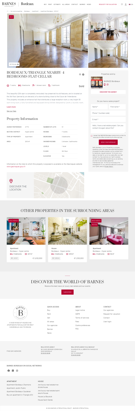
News (89, 4)
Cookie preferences (82, 325)
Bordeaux (27, 11)
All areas (66, 4)
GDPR (77, 314)
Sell (48, 318)
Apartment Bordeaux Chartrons (19, 385)
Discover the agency (108, 92)
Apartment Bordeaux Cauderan (19, 392)
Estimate (57, 4)
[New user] (126, 4)
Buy (45, 4)
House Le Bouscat (45, 397)
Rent (50, 4)
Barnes (82, 4)
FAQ (77, 329)
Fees (77, 322)
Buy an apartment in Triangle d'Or (20, 395)
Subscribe (67, 292)
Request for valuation (108, 4)
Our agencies (52, 325)
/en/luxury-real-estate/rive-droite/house (48, 386)
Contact (74, 4)
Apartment (35, 11)
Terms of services (82, 318)
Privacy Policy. (109, 166)
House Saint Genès (45, 400)
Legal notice (80, 310)
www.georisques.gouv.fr (16, 167)
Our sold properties (16, 11)
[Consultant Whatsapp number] (108, 84)
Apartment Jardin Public (16, 388)
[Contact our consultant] (104, 84)
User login (107, 322)
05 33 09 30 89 (45, 353)
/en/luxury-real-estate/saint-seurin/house (49, 392)
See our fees (11, 111)
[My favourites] (122, 4)
